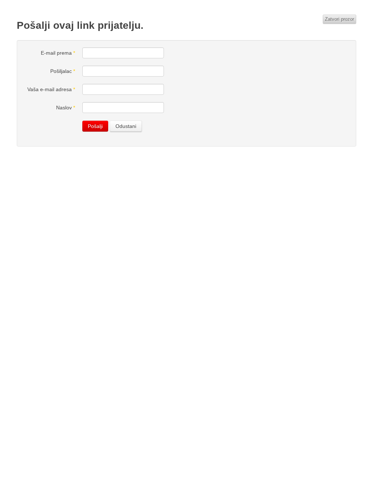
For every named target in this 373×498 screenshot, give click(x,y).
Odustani (125, 126)
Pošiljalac (62, 71)
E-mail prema (58, 53)
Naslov (65, 107)
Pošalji (95, 126)
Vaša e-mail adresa (51, 89)
